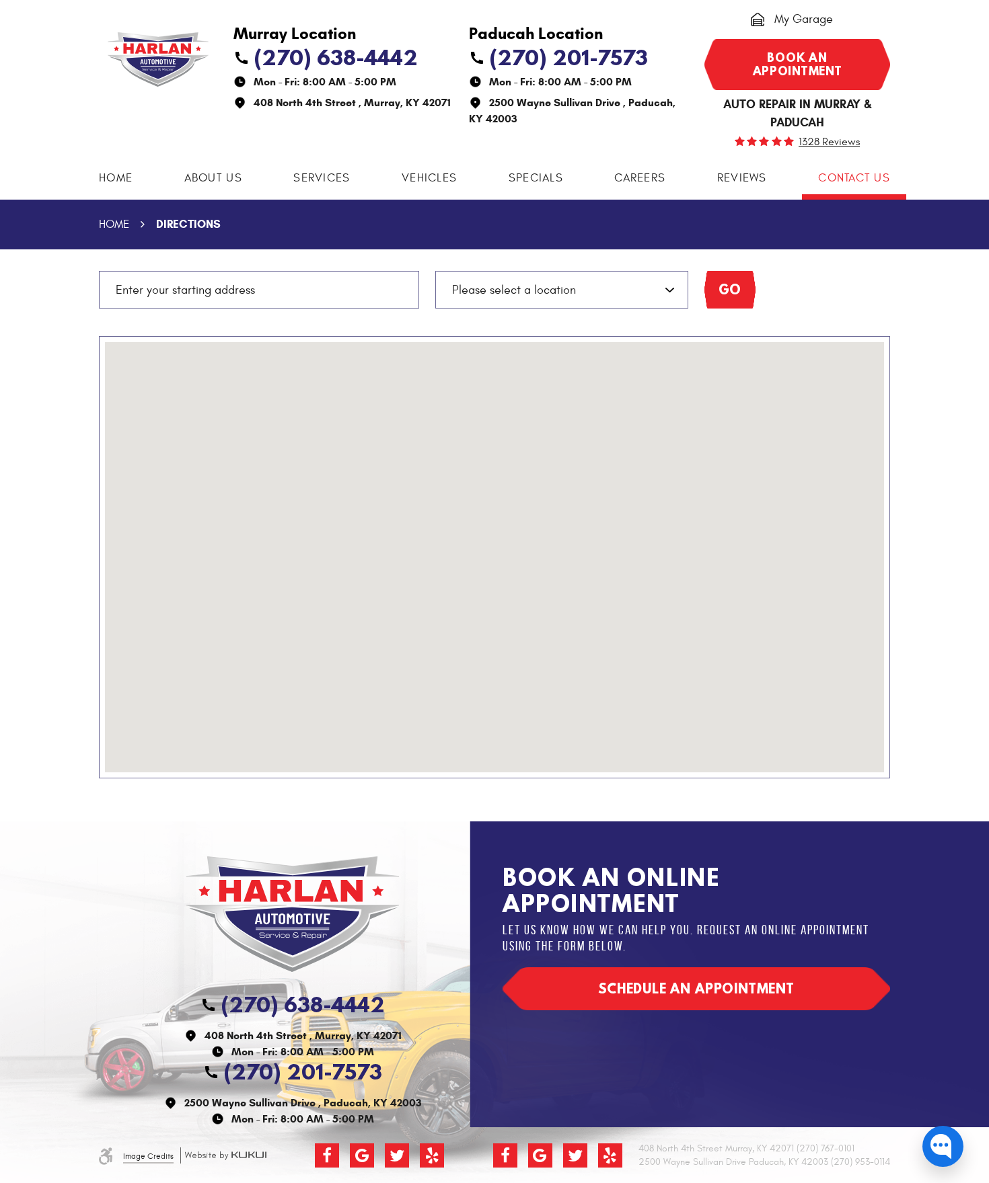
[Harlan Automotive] (158, 59)
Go (730, 289)
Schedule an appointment (696, 988)
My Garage (803, 19)
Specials (536, 178)
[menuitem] (116, 178)
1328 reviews (829, 141)
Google (362, 1155)
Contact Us (854, 178)
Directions (188, 224)
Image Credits (148, 1156)
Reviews (742, 178)
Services (321, 178)
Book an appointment (797, 64)
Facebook (327, 1155)
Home (116, 178)
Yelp (432, 1155)
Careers (639, 178)
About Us (213, 178)
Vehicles (429, 178)
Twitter (397, 1155)
